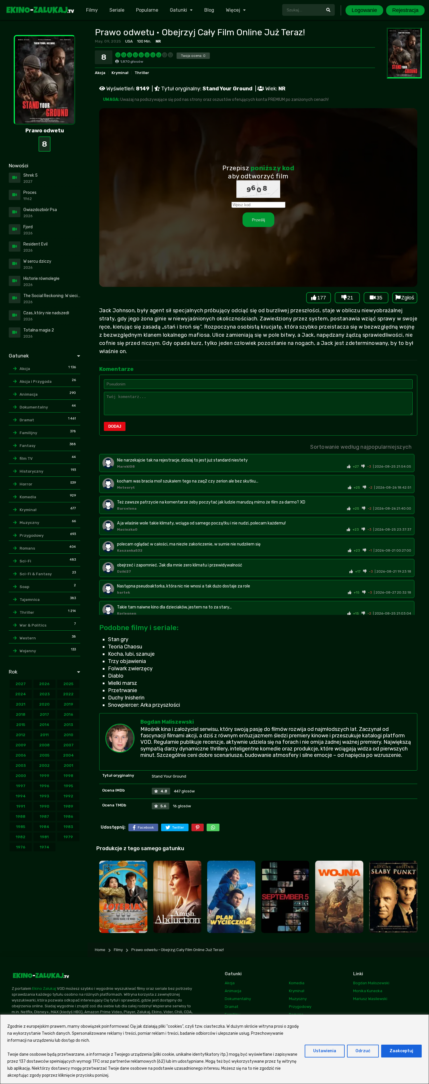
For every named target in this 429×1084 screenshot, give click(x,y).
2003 (20, 765)
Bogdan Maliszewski (167, 722)
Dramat (27, 420)
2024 (20, 694)
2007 (68, 745)
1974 (44, 847)
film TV (26, 458)
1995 (68, 786)
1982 (20, 837)
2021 (20, 704)
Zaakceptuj (401, 1050)
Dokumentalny (34, 407)
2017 (44, 714)
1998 (68, 775)
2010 (68, 735)
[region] (214, 1049)
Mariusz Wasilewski (370, 999)
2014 (44, 724)
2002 (44, 765)
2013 (68, 724)
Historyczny (31, 471)
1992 (68, 796)
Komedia (28, 497)
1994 (21, 796)
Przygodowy (31, 535)
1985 (20, 827)
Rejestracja (405, 10)
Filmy (92, 10)
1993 (44, 796)
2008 (44, 745)
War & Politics (33, 625)
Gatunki (178, 10)
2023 (44, 694)
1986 (68, 816)
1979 (68, 837)
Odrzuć (362, 1050)
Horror (26, 484)
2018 (20, 714)
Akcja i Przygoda (36, 381)
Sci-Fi (25, 561)
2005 (44, 755)
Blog (209, 10)
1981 (44, 837)
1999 (44, 775)
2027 (20, 684)
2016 (68, 714)
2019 (68, 704)
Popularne (147, 10)
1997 (20, 786)
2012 (20, 735)
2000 (20, 775)
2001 (68, 765)
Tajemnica (30, 599)
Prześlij (258, 219)
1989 (68, 806)
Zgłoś (407, 298)
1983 (68, 827)
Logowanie (364, 10)
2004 (68, 755)
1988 (20, 816)
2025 (68, 684)
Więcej (233, 10)
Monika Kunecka (367, 991)
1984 (44, 827)
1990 (44, 806)
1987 (44, 816)
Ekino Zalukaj (44, 988)
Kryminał (119, 73)
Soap (24, 587)
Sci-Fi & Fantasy (36, 574)
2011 (44, 735)
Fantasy (27, 445)
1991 (20, 806)
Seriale (116, 10)
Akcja (100, 73)
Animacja (29, 394)
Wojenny (28, 651)
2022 (68, 694)
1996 (44, 786)
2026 (44, 684)
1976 (20, 847)
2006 (20, 755)
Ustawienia (324, 1050)
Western (28, 638)
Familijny (28, 433)
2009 (20, 745)
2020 (44, 704)
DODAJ (114, 426)
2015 (20, 724)
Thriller (142, 73)
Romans (27, 548)
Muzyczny (29, 522)
